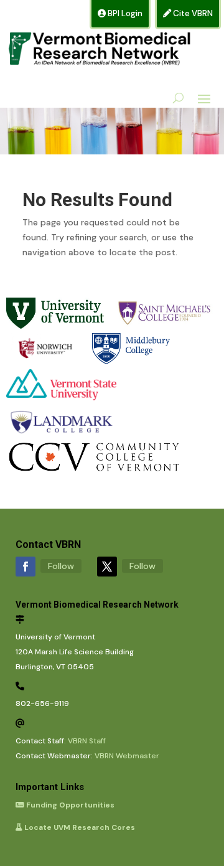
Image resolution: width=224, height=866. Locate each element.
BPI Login (124, 13)
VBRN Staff (87, 741)
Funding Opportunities (69, 805)
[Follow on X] (107, 567)
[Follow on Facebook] (25, 567)
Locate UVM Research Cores (78, 827)
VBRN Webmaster (127, 756)
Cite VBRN (192, 13)
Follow (61, 566)
